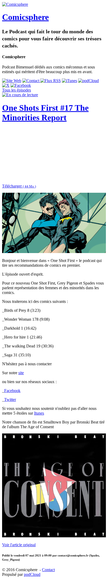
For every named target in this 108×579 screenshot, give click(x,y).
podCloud (32, 574)
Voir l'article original (19, 545)
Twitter (10, 399)
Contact (48, 569)
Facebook (12, 390)
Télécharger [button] (19, 186)
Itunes (39, 413)
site (21, 373)
